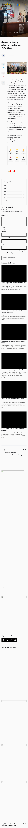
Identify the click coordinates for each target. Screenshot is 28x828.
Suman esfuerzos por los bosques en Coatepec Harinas (13, 370)
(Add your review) (8, 200)
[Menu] (26, 5)
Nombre (3, 231)
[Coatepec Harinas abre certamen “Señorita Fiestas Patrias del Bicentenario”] (14, 302)
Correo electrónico (6, 238)
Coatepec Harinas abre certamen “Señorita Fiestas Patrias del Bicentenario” (12, 311)
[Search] (22, 5)
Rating (3, 227)
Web (2, 244)
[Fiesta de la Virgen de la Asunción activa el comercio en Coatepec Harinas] (14, 273)
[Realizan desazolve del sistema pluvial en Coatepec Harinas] (14, 389)
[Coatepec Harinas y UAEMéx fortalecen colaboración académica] (14, 419)
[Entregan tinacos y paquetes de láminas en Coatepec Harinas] (14, 332)
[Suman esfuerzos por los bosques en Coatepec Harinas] (14, 361)
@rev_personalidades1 (8, 587)
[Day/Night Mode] (18, 5)
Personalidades (6, 4)
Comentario (4, 215)
